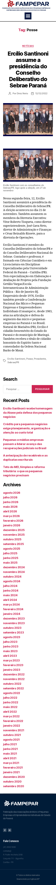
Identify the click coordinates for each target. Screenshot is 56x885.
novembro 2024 (14, 572)
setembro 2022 (13, 688)
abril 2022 (10, 711)
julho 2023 (10, 641)
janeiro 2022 (11, 725)
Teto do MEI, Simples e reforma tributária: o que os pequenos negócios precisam (24, 471)
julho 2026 (10, 497)
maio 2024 (10, 595)
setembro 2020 (13, 786)
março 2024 (11, 604)
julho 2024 (10, 586)
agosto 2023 (11, 637)
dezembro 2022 (14, 674)
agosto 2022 (11, 693)
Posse (29, 358)
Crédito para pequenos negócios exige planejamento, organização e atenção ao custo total (26, 428)
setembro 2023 (13, 632)
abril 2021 (9, 758)
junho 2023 (10, 646)
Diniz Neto (22, 93)
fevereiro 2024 (13, 609)
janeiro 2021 (11, 772)
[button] (28, 15)
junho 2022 (10, 702)
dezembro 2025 (14, 530)
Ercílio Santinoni (16, 358)
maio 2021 (10, 753)
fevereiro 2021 (13, 767)
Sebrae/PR (13, 362)
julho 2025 (10, 553)
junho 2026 (10, 502)
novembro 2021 (13, 730)
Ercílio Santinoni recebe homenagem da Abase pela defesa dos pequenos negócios (28, 412)
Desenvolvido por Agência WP (28, 879)
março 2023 (11, 660)
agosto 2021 (11, 739)
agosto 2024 (11, 581)
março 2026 (11, 516)
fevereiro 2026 (13, 520)
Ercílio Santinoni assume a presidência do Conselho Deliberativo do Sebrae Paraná (28, 69)
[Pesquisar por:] (16, 389)
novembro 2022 (14, 679)
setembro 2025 (13, 544)
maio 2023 (10, 651)
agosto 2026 (11, 492)
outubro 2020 (12, 781)
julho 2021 (10, 744)
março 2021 (11, 763)
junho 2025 (10, 558)
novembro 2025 (14, 534)
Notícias (28, 46)
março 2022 (11, 716)
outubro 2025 (12, 539)
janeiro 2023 (11, 669)
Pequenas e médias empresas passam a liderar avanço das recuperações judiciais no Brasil (24, 444)
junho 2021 (10, 749)
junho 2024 (10, 590)
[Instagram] (9, 830)
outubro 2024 (12, 576)
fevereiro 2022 (13, 721)
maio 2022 (10, 707)
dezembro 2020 (14, 776)
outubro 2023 (12, 627)
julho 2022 (10, 697)
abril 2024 (10, 599)
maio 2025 (10, 562)
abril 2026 (10, 511)
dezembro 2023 (14, 618)
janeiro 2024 (11, 613)
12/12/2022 (41, 93)
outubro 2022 (12, 683)
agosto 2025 (11, 548)
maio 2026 (10, 506)
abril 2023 (10, 655)
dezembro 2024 (14, 567)
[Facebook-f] (5, 830)
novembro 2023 (14, 623)
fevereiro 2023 (13, 665)
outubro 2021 (12, 735)
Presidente (40, 358)
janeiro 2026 (11, 525)
